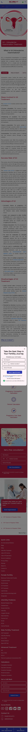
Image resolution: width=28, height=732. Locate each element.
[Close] (24, 348)
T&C (12, 376)
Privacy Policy (7, 376)
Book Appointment (14, 372)
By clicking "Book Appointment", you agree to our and (13, 376)
